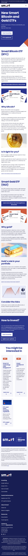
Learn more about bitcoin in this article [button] (14, 84)
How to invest (4, 489)
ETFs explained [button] (7, 37)
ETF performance (6, 501)
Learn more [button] (6, 393)
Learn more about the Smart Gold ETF (10, 281)
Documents (4, 517)
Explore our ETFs (5, 498)
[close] (26, 2)
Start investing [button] (7, 33)
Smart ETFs (4, 486)
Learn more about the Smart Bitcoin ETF (11, 173)
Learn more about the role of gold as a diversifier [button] (14, 203)
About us (3, 507)
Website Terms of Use (15, 554)
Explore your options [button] (8, 339)
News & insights (5, 510)
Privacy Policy (23, 554)
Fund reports (4, 520)
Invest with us (4, 483)
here (6, 2)
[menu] (26, 5)
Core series (4, 491)
